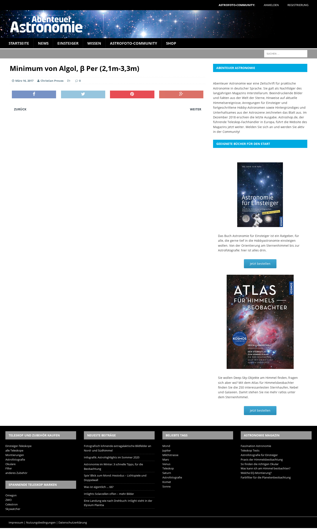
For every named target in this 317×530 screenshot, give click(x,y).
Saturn (166, 473)
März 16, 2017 (24, 81)
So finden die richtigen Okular (260, 464)
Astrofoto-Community (133, 43)
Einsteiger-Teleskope (18, 446)
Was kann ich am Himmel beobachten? (265, 468)
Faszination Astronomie (256, 446)
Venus (166, 464)
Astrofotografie (15, 459)
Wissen (94, 43)
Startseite (19, 43)
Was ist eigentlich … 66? (99, 487)
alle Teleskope (14, 450)
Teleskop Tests (250, 450)
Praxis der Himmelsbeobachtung (262, 459)
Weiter (195, 109)
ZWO (8, 500)
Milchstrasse (170, 455)
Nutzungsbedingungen (41, 522)
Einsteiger (67, 43)
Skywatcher (12, 509)
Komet (166, 482)
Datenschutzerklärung (72, 522)
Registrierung (297, 5)
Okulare (10, 464)
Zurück (20, 109)
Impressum (16, 522)
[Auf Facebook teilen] (34, 94)
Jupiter (166, 450)
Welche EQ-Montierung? (256, 473)
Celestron (11, 504)
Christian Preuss (52, 81)
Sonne (166, 486)
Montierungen (14, 455)
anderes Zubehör (16, 473)
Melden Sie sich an (259, 127)
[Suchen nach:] (285, 53)
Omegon (11, 495)
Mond (166, 446)
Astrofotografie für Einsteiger (259, 455)
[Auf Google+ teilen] (181, 94)
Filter (8, 468)
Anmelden (271, 5)
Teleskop (168, 468)
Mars (165, 459)
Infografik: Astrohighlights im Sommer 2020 (111, 457)
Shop (171, 43)
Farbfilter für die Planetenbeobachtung (266, 477)
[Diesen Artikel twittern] (83, 94)
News (43, 43)
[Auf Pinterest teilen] (132, 94)
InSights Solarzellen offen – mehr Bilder (109, 494)
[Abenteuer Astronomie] (158, 24)
